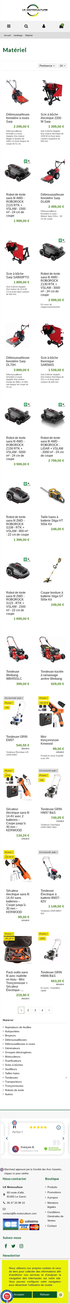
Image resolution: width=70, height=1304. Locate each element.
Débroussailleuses (16, 1039)
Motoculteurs (12, 1056)
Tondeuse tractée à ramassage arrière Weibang (52, 675)
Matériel (8, 1020)
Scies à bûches (14, 1064)
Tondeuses (11, 1077)
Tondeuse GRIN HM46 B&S (51, 974)
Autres (9, 1094)
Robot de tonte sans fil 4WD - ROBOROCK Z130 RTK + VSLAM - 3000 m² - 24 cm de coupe (50, 284)
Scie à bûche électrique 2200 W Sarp (51, 118)
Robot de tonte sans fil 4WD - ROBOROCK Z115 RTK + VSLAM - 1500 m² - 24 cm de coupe (16, 205)
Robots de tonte (14, 1090)
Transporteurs (13, 1081)
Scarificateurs (13, 1060)
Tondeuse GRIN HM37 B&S (51, 811)
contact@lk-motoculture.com (20, 1213)
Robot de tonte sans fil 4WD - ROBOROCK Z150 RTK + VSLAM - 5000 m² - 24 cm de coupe (16, 448)
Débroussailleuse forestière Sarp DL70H (17, 361)
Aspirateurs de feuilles (18, 1027)
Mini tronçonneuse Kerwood (50, 740)
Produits (52, 1187)
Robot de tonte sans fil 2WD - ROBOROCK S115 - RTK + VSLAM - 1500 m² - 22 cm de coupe (16, 603)
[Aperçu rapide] (20, 109)
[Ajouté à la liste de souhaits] (15, 109)
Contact (52, 1225)
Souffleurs (11, 1069)
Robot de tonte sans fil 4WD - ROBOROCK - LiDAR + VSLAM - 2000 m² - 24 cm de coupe (52, 446)
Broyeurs (10, 1035)
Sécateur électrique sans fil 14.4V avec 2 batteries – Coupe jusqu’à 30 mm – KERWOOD (17, 820)
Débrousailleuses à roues (20, 1043)
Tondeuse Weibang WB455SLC (14, 675)
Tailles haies (12, 1073)
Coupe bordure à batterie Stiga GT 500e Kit (52, 596)
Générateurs (12, 1048)
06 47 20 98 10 (16, 1202)
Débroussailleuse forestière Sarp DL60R (52, 198)
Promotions (54, 1192)
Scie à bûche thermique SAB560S (49, 361)
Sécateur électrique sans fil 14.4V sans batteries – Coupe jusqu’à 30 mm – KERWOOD (17, 901)
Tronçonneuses (14, 1085)
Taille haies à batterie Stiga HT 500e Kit (52, 520)
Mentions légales (52, 1204)
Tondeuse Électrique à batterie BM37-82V (50, 896)
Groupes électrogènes (18, 1052)
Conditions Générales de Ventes (55, 1216)
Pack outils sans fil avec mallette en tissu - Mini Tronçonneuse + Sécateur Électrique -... (17, 981)
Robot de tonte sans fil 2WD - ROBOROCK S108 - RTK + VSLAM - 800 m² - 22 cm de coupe (17, 525)
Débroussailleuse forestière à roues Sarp (17, 118)
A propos (52, 1197)
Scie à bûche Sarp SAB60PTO (17, 275)
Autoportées (12, 1031)
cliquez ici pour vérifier (16, 1173)
